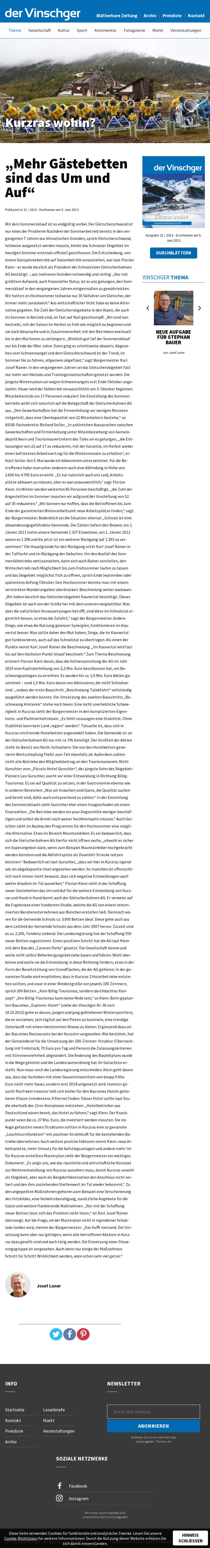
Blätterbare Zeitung (117, 15)
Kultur (64, 30)
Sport (82, 30)
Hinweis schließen (190, 1538)
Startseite (14, 1410)
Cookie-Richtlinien (20, 1538)
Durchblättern (173, 253)
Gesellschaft (39, 30)
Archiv (150, 15)
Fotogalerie (134, 30)
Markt (157, 30)
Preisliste (172, 15)
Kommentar (105, 30)
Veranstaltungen (186, 30)
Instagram (78, 1498)
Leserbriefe (54, 1410)
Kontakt (196, 15)
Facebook (77, 1486)
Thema (14, 30)
